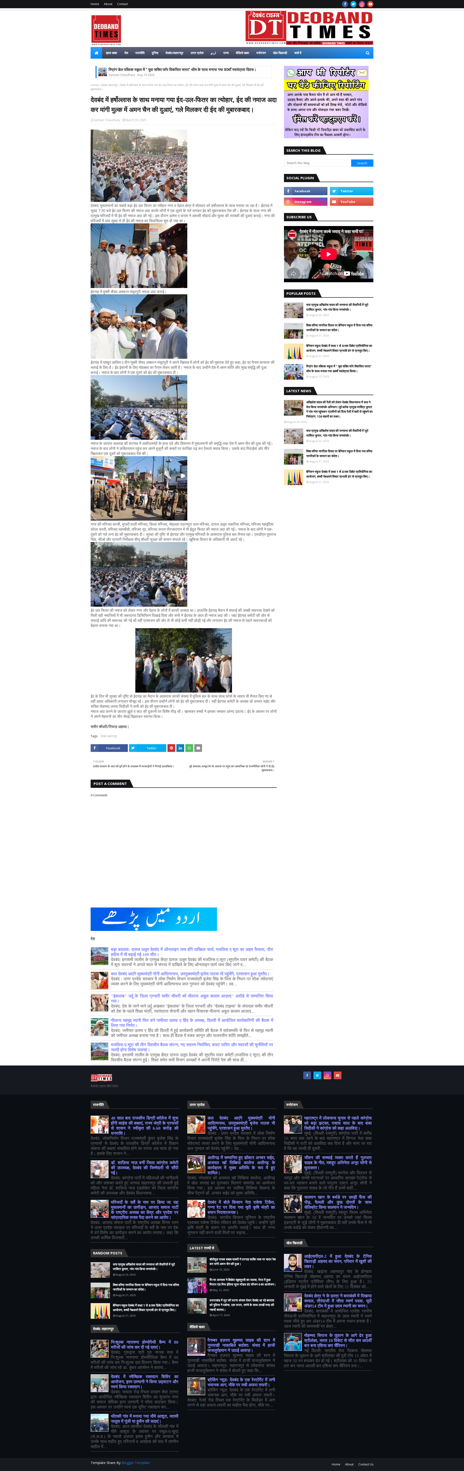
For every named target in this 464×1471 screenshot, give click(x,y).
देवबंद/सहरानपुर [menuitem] (174, 53)
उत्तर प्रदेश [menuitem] (197, 53)
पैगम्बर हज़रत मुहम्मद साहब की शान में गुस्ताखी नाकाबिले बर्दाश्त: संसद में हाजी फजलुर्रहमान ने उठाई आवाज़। (241, 1345)
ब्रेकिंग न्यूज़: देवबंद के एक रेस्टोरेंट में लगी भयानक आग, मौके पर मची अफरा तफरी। (241, 1382)
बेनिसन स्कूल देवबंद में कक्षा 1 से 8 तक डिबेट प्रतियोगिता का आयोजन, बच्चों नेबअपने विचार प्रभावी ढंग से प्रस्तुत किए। (339, 348)
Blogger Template (136, 1462)
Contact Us (365, 1464)
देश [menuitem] (126, 53)
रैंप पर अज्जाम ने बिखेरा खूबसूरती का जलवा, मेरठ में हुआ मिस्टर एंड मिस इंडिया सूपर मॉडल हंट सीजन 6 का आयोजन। (243, 1282)
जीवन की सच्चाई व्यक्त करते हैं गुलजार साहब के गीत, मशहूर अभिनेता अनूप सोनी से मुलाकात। (338, 1162)
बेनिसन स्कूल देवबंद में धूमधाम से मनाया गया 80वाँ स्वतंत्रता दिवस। (155, 69)
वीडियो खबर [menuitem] (242, 53)
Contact (122, 4)
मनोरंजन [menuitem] (261, 53)
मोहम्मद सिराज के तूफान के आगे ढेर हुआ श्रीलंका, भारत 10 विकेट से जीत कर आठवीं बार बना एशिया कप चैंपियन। (338, 1340)
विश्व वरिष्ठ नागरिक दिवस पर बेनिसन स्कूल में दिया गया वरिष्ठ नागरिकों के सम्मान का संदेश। (339, 327)
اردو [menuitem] (213, 53)
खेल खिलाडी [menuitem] (280, 53)
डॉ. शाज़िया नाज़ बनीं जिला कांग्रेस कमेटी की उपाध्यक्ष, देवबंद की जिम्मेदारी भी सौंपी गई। (144, 1167)
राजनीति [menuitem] (140, 53)
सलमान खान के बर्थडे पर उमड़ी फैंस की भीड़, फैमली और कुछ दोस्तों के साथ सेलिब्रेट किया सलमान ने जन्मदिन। (338, 1202)
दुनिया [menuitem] (155, 53)
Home (95, 4)
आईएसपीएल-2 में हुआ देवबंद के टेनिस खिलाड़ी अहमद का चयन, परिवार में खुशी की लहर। (338, 1261)
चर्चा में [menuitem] (297, 53)
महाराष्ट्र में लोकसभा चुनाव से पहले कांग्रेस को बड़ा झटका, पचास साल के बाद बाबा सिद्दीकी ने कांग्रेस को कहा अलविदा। (338, 1123)
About (108, 4)
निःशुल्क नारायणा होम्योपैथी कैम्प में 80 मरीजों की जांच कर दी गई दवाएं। (144, 1345)
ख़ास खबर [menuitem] (111, 53)
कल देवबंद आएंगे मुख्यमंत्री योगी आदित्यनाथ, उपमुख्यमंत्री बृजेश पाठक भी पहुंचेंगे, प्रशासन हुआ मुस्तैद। (190, 973)
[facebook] (345, 4)
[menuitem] (96, 53)
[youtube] (370, 4)
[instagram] (362, 4)
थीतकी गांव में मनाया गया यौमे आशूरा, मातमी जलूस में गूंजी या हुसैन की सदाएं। (144, 1419)
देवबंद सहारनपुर (110, 85)
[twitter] (353, 4)
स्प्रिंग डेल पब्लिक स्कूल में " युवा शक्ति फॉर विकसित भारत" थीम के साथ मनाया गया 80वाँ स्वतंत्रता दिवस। (339, 368)
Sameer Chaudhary (107, 120)
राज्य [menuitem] (226, 53)
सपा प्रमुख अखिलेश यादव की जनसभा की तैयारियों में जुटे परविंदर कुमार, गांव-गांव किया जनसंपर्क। (337, 307)
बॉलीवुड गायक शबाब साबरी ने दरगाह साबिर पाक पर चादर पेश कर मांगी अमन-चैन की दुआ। (243, 1261)
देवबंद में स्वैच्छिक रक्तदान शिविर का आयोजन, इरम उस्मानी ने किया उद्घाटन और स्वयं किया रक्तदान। (144, 1381)
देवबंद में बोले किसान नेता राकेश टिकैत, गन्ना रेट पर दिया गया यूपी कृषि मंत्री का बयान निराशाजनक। (241, 1207)
